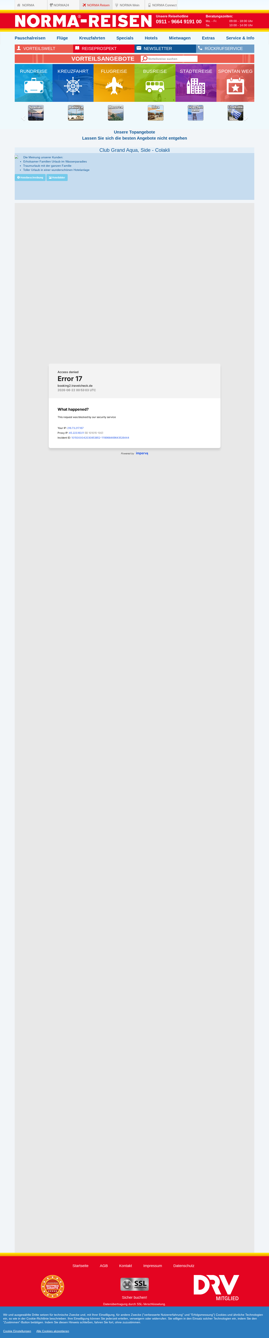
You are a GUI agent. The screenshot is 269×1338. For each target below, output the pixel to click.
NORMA (28, 5)
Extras (208, 38)
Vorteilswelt (38, 48)
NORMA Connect (164, 5)
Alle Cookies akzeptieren (52, 1331)
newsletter (156, 48)
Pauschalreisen (30, 38)
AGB (104, 1266)
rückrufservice (222, 48)
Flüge (62, 38)
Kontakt (125, 1266)
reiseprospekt (98, 48)
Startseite (80, 1266)
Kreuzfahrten (92, 38)
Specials (124, 38)
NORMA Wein (129, 5)
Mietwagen (180, 38)
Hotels (151, 38)
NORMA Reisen (98, 5)
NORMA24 (61, 5)
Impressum (152, 1266)
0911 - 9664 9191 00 (179, 21)
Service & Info (240, 38)
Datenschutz (183, 1266)
